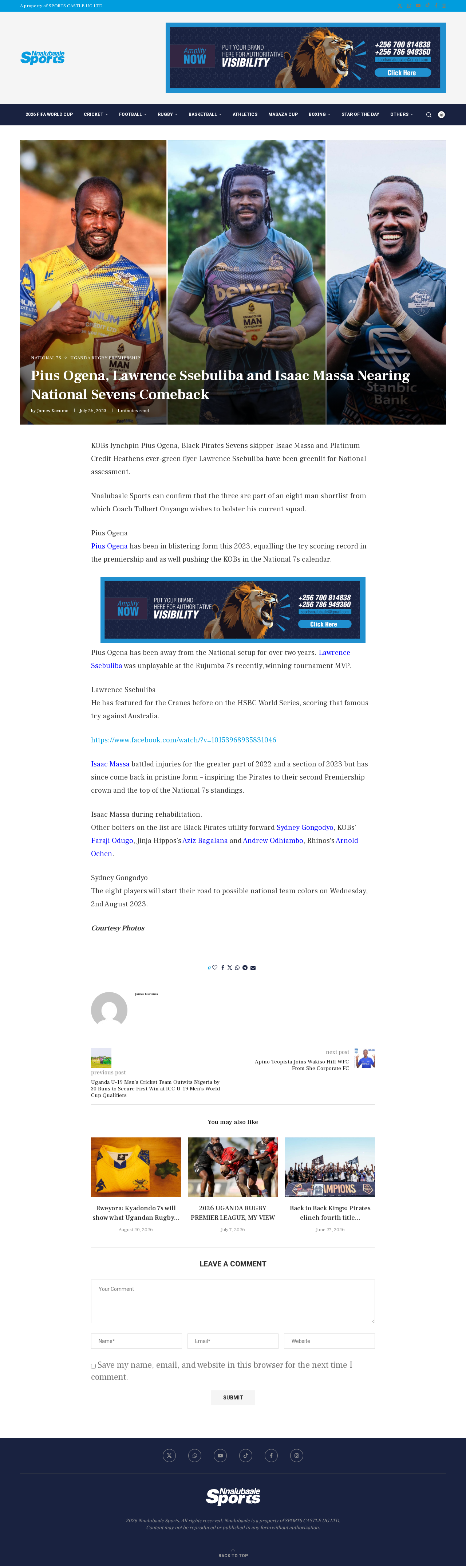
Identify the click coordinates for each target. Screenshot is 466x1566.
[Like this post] (214, 968)
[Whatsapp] (409, 6)
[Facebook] (436, 6)
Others (399, 114)
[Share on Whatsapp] (237, 968)
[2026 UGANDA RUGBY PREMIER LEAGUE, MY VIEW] (233, 1167)
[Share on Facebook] (222, 968)
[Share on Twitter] (229, 968)
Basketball (203, 114)
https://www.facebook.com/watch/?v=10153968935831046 (183, 740)
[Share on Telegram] (245, 968)
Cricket (93, 114)
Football (130, 114)
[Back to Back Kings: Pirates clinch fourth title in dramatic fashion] (330, 1167)
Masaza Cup (283, 114)
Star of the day (360, 114)
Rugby (165, 114)
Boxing (317, 114)
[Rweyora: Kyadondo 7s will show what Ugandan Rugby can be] (136, 1167)
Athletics (245, 114)
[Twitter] (400, 6)
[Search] (429, 114)
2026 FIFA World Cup (49, 114)
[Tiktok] (427, 6)
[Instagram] (444, 6)
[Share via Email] (253, 968)
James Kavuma (52, 411)
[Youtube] (418, 6)
